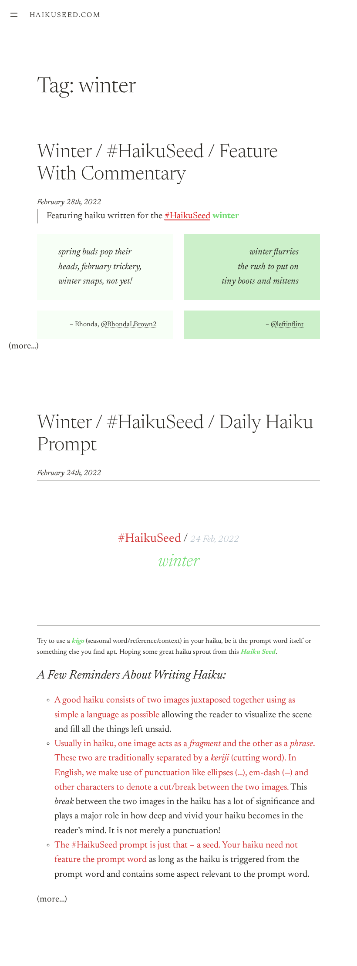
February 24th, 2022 (69, 473)
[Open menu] (14, 15)
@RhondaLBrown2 (129, 324)
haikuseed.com (65, 15)
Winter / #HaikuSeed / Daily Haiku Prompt (175, 435)
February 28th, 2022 (69, 202)
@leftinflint (287, 324)
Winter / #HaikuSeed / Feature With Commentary (157, 164)
